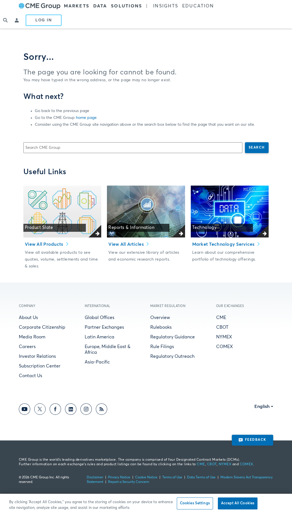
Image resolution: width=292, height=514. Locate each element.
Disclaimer (95, 477)
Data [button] (100, 6)
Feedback (255, 440)
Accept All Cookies (237, 503)
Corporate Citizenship (42, 327)
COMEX (224, 346)
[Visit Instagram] (86, 410)
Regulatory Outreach (172, 356)
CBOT (222, 327)
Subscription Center (39, 366)
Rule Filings (162, 346)
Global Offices (99, 317)
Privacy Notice (119, 477)
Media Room (32, 337)
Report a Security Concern (128, 482)
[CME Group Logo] (39, 6)
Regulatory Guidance (172, 337)
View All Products (44, 244)
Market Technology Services (224, 244)
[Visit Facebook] (55, 410)
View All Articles (126, 244)
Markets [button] (76, 6)
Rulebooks (161, 327)
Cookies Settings (195, 503)
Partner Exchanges (104, 327)
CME (221, 317)
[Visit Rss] (101, 410)
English (262, 406)
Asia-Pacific (97, 362)
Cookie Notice (146, 477)
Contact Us (30, 375)
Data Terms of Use (201, 477)
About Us (28, 317)
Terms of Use (172, 477)
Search (257, 147)
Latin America (99, 337)
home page (86, 118)
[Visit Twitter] (40, 410)
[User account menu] (17, 20)
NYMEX (224, 337)
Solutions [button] (126, 6)
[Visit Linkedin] (70, 410)
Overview (160, 317)
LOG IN (43, 20)
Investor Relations (37, 356)
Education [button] (198, 6)
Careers (27, 346)
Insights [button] (165, 6)
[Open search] (5, 20)
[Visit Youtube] (24, 410)
